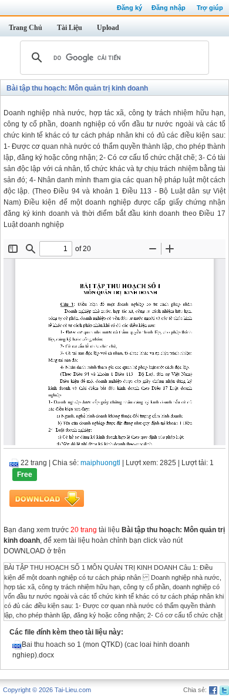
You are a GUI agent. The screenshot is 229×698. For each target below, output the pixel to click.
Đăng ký (129, 7)
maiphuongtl (100, 463)
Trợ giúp (210, 7)
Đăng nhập (168, 7)
